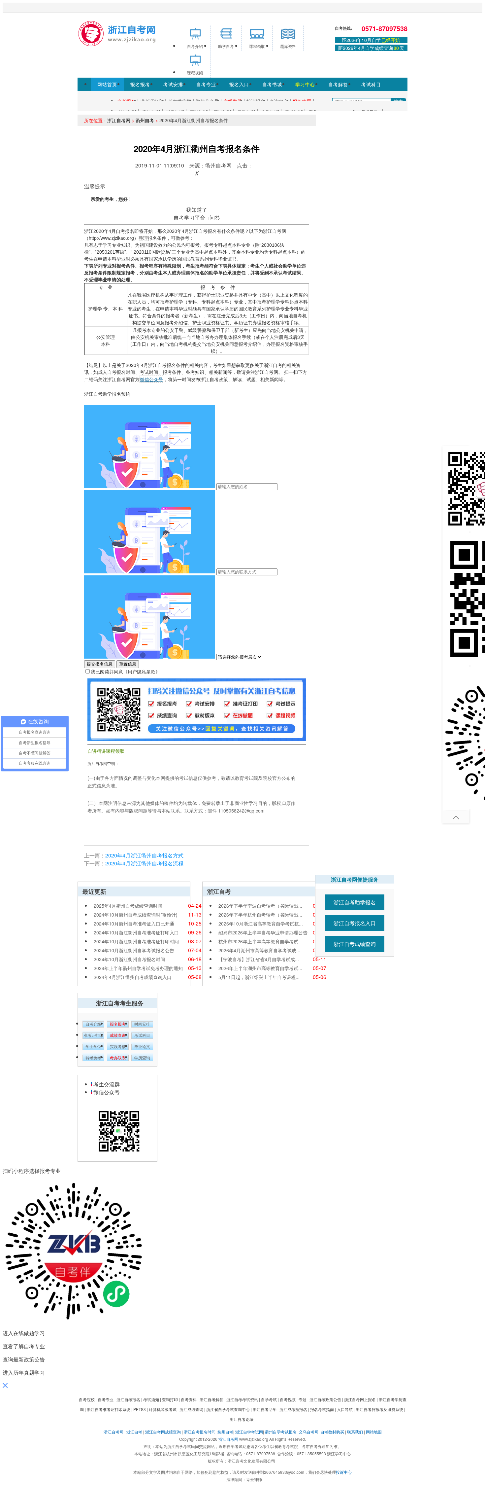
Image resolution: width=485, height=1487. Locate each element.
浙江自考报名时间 (199, 1431)
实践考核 (118, 1046)
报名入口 (239, 84)
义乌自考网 (308, 1431)
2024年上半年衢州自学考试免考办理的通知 (138, 968)
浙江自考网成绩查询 (163, 1431)
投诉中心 (344, 1472)
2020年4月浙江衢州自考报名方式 (144, 855)
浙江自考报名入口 (355, 923)
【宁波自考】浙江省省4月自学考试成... (258, 959)
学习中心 (305, 84)
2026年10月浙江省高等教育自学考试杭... (260, 923)
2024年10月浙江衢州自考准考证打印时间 (136, 941)
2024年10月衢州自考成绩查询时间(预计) (136, 914)
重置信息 (127, 664)
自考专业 (206, 84)
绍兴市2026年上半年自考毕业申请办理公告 (262, 932)
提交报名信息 (100, 664)
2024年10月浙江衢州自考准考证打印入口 (136, 932)
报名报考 (140, 84)
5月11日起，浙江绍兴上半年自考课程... (259, 977)
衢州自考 (145, 120)
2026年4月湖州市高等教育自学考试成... (259, 950)
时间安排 (142, 1024)
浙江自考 (134, 1431)
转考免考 (93, 1058)
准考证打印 (93, 1035)
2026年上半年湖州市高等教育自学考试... (260, 968)
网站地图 (374, 1431)
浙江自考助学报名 (355, 902)
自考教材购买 (332, 1431)
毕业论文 (142, 1046)
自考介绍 (93, 1024)
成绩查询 (118, 1035)
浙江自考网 (118, 120)
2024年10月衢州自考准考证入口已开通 (134, 923)
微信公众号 (151, 379)
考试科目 (371, 84)
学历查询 (142, 1058)
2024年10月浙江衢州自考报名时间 (129, 959)
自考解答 (338, 84)
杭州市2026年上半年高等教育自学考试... (260, 941)
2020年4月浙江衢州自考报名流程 (144, 863)
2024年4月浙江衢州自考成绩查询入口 (133, 977)
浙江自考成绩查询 (355, 944)
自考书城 (272, 84)
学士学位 (93, 1046)
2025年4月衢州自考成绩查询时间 (128, 905)
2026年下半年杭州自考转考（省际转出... (260, 914)
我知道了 (196, 209)
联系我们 (355, 1431)
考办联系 (118, 1058)
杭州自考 (225, 1431)
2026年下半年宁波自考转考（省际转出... (260, 905)
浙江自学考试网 (249, 1431)
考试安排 (173, 84)
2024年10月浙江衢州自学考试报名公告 (134, 950)
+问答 (213, 217)
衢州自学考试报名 (281, 1431)
